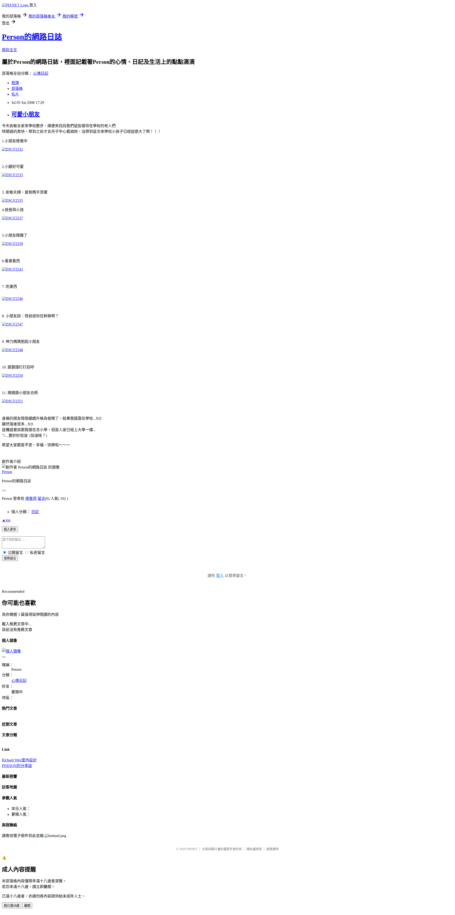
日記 (35, 512)
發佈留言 (10, 558)
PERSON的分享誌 (17, 766)
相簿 (15, 83)
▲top (6, 520)
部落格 (17, 89)
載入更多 (10, 529)
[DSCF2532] (12, 149)
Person (7, 472)
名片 (15, 94)
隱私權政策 (254, 849)
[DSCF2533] (12, 175)
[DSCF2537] (12, 218)
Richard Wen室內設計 (19, 760)
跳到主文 (9, 50)
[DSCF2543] (12, 269)
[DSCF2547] (12, 324)
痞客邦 (31, 499)
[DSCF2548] (12, 350)
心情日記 (40, 73)
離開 (27, 905)
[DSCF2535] (12, 200)
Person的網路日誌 (32, 36)
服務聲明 (272, 849)
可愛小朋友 (25, 114)
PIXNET (192, 849)
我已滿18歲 (11, 905)
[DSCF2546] (12, 299)
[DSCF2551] (12, 401)
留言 (41, 499)
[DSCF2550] (12, 375)
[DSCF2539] (12, 244)
